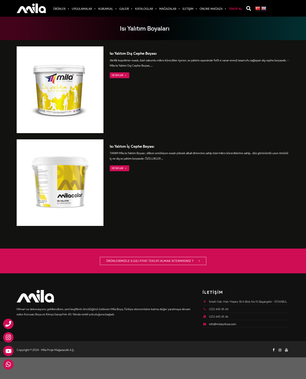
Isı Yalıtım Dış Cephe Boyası (133, 53)
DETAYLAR (118, 75)
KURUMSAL (105, 9)
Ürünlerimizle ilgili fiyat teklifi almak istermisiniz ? (150, 261)
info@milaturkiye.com (222, 324)
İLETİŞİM (188, 9)
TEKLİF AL (235, 9)
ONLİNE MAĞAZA (211, 9)
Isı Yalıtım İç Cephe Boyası (132, 146)
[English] (263, 9)
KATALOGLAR (144, 9)
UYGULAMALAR (82, 9)
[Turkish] (257, 9)
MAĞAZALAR (167, 9)
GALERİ (124, 9)
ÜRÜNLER (59, 9)
